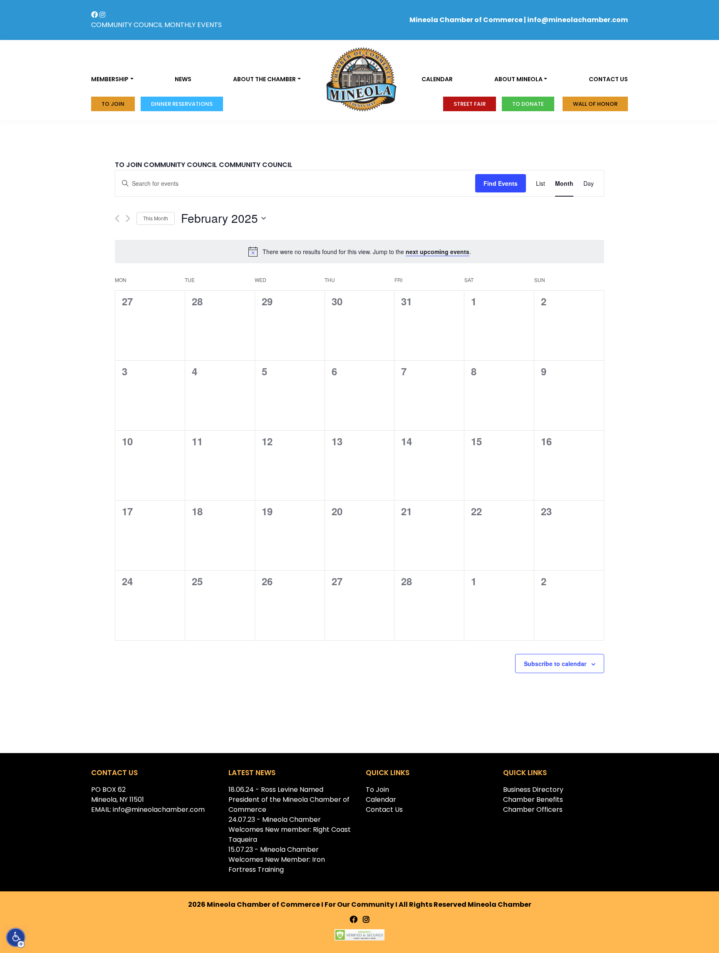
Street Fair (470, 104)
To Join (113, 104)
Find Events (500, 183)
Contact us (608, 79)
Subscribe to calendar (555, 663)
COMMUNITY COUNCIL (127, 25)
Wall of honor (595, 104)
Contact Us (384, 809)
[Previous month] (117, 218)
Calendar (437, 79)
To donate (528, 104)
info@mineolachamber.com (577, 20)
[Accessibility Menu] (16, 937)
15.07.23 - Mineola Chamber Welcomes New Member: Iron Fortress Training (276, 859)
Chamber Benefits (533, 799)
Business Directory (533, 789)
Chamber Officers (533, 809)
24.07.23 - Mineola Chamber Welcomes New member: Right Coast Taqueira (289, 829)
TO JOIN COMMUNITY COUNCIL (166, 165)
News (183, 79)
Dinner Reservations (182, 104)
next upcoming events (437, 251)
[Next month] (128, 218)
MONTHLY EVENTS (193, 25)
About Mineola (518, 79)
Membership (110, 79)
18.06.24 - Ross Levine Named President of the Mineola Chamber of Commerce (289, 799)
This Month (155, 218)
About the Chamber (264, 79)
